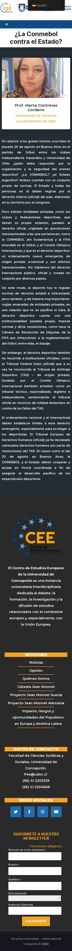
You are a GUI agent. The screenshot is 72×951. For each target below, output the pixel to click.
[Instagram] (42, 811)
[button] (7, 24)
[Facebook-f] (29, 811)
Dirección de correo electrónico (27, 850)
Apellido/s (15, 879)
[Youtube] (56, 811)
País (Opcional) (17, 893)
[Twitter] (15, 811)
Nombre (14, 864)
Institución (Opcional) (20, 904)
